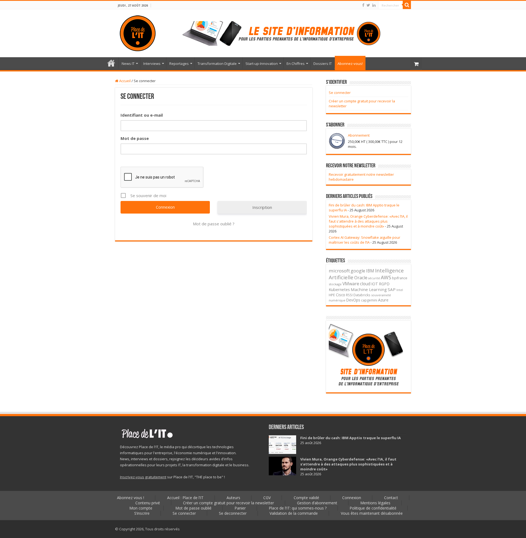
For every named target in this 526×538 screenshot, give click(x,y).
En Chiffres (296, 63)
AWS (386, 277)
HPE (332, 295)
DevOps (353, 300)
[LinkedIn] (374, 5)
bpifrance (399, 278)
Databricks (361, 295)
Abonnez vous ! (130, 497)
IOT (374, 283)
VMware (350, 284)
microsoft (339, 270)
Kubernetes (339, 289)
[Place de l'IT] (137, 32)
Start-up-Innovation (261, 63)
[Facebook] (363, 5)
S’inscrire (142, 513)
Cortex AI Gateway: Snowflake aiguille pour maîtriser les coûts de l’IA (364, 240)
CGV (267, 497)
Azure (383, 300)
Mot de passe (135, 138)
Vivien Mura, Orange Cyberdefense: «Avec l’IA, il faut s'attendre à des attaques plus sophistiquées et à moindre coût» (368, 221)
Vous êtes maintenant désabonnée (372, 513)
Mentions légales (375, 502)
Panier (240, 508)
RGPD (384, 283)
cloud (365, 284)
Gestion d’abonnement (317, 502)
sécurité (374, 278)
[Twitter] (368, 5)
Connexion (351, 497)
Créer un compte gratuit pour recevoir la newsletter (228, 502)
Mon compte (140, 508)
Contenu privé (147, 502)
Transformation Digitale (217, 63)
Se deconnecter (233, 513)
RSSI (349, 295)
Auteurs (233, 497)
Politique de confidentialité (373, 508)
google (358, 271)
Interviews (152, 63)
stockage (335, 284)
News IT (128, 63)
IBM (370, 271)
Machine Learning (369, 289)
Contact (391, 497)
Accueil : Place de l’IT (111, 63)
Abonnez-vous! (350, 63)
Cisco (340, 294)
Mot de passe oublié (193, 508)
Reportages (179, 63)
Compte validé (306, 497)
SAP (392, 289)
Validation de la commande (294, 513)
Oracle (360, 278)
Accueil (124, 80)
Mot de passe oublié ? (214, 223)
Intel (399, 290)
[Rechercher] (407, 5)
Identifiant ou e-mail (142, 115)
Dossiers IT (322, 63)
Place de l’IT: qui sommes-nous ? (298, 508)
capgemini (369, 300)
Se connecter (340, 92)
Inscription (262, 207)
